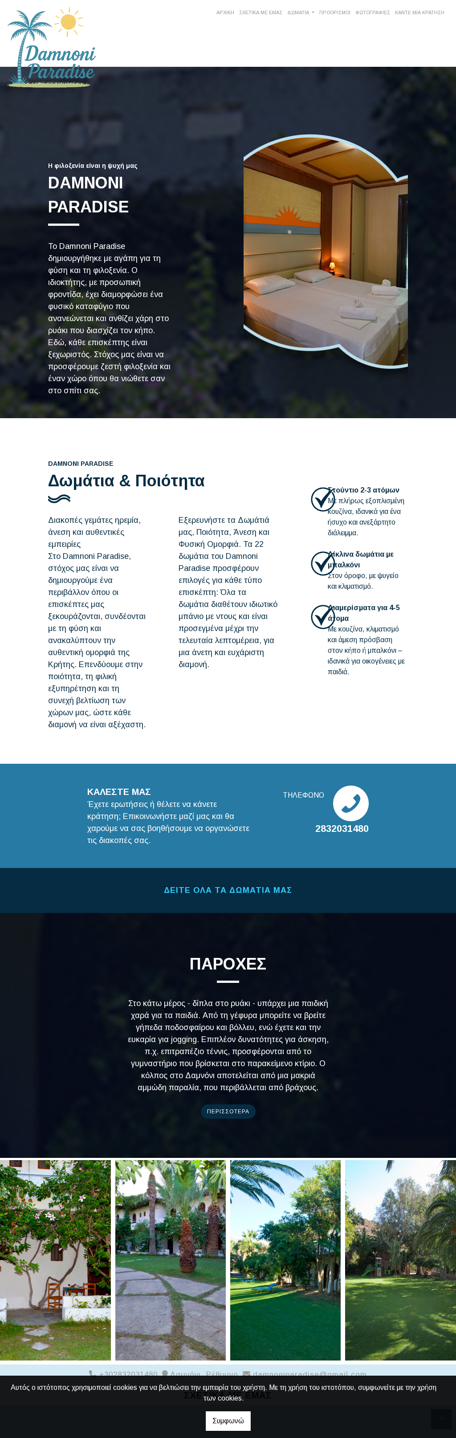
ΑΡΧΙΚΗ (225, 12)
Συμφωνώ (228, 1421)
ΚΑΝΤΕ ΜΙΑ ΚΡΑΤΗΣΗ (419, 12)
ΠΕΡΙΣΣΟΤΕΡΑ (228, 1111)
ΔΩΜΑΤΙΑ (298, 12)
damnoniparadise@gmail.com (310, 1374)
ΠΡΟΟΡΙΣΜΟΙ (334, 12)
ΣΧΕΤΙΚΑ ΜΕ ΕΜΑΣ (260, 12)
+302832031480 (128, 1374)
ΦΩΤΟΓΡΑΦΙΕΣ (372, 12)
